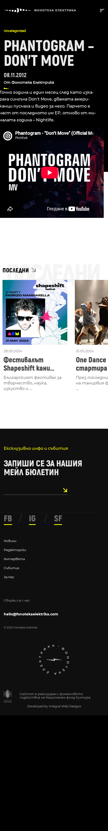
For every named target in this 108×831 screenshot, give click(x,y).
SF (58, 518)
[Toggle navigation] (101, 10)
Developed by (38, 706)
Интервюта (14, 559)
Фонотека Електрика (33, 82)
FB (8, 518)
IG (32, 518)
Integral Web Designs (65, 706)
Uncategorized (15, 31)
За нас (9, 577)
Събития (11, 568)
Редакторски (15, 550)
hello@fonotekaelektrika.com (31, 614)
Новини (10, 541)
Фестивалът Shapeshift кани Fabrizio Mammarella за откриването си (34, 364)
